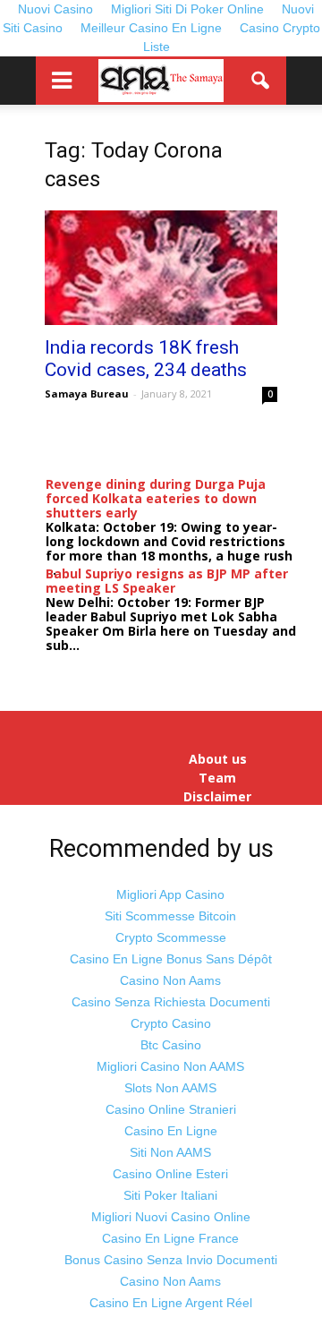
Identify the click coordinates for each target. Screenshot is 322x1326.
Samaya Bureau (87, 393)
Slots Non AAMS (170, 1088)
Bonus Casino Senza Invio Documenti (170, 1260)
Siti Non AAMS (170, 1152)
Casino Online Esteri (170, 1174)
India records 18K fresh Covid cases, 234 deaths (146, 359)
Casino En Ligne (170, 1131)
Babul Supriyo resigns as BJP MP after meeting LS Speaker (167, 580)
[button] (261, 80)
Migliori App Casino (170, 894)
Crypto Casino (171, 1023)
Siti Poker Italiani (170, 1195)
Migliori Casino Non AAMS (170, 1066)
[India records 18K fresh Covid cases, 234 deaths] (161, 267)
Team (217, 778)
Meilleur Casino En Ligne (151, 28)
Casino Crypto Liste (231, 37)
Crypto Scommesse (170, 937)
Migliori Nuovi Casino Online (170, 1217)
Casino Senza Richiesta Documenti (171, 1002)
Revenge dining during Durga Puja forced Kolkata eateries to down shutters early (156, 498)
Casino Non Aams (170, 980)
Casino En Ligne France (170, 1238)
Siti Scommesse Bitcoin (170, 916)
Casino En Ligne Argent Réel (170, 1303)
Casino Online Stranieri (171, 1109)
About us (218, 759)
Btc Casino (170, 1045)
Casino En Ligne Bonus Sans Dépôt (171, 959)
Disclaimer (217, 797)
